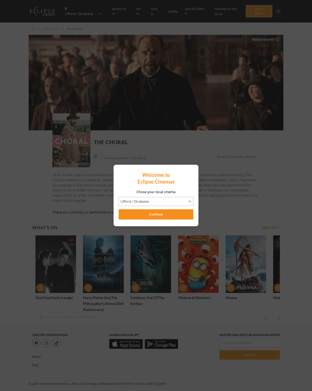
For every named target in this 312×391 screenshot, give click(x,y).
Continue (156, 214)
